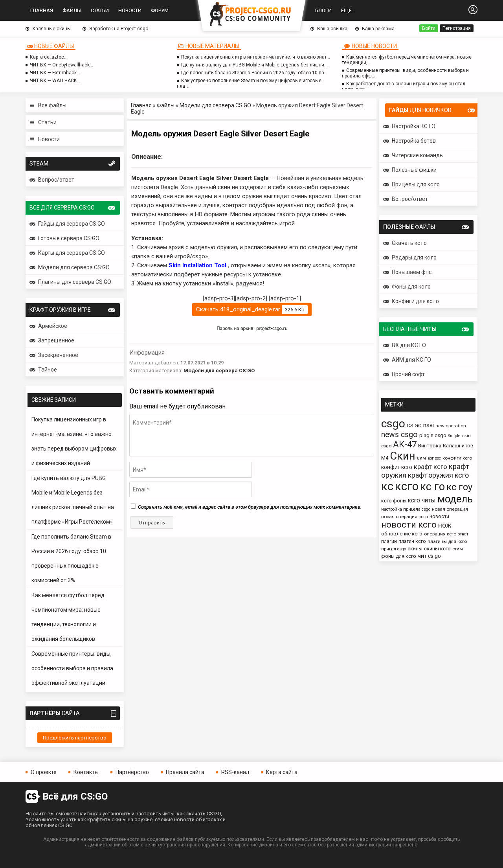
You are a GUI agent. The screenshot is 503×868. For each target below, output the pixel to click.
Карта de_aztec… (49, 57)
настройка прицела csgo (405, 509)
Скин (402, 455)
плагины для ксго (447, 541)
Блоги (323, 10)
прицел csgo (393, 549)
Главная (41, 10)
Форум (160, 10)
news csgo (399, 434)
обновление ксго (401, 534)
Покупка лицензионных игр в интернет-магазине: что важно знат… (255, 57)
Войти (428, 28)
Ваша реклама (378, 28)
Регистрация (456, 28)
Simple (454, 435)
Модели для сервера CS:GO (215, 105)
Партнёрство (132, 772)
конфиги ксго (457, 458)
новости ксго (409, 525)
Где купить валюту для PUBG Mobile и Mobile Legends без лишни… (254, 65)
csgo (393, 423)
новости (439, 516)
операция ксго (440, 534)
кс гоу (459, 487)
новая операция (450, 509)
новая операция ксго (404, 516)
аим (421, 458)
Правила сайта (185, 772)
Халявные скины (51, 28)
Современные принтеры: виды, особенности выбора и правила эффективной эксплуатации (72, 668)
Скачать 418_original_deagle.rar (250, 309)
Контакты (86, 772)
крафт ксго (430, 467)
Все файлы (52, 105)
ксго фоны (393, 501)
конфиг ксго (396, 467)
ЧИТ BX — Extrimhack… (55, 72)
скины (415, 549)
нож (445, 525)
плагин (389, 541)
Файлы (71, 10)
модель (455, 499)
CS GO (414, 425)
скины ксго (437, 549)
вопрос (434, 458)
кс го (432, 486)
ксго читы (422, 500)
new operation (450, 425)
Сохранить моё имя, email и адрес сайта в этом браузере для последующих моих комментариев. (250, 507)
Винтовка (429, 446)
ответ (463, 534)
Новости (129, 10)
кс (387, 486)
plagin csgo (432, 435)
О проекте (44, 772)
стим (457, 549)
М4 (384, 458)
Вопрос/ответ (56, 180)
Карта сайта (281, 772)
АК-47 (405, 444)
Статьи (100, 10)
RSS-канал (235, 772)
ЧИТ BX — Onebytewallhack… (61, 65)
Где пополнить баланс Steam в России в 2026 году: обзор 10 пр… (254, 72)
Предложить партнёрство (74, 738)
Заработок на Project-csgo (118, 28)
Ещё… (348, 10)
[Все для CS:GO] (251, 14)
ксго (407, 486)
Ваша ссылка (332, 28)
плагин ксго (412, 541)
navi (428, 425)
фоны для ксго (398, 556)
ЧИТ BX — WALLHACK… (55, 80)
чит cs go (429, 556)
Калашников (458, 446)
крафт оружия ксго (438, 475)
